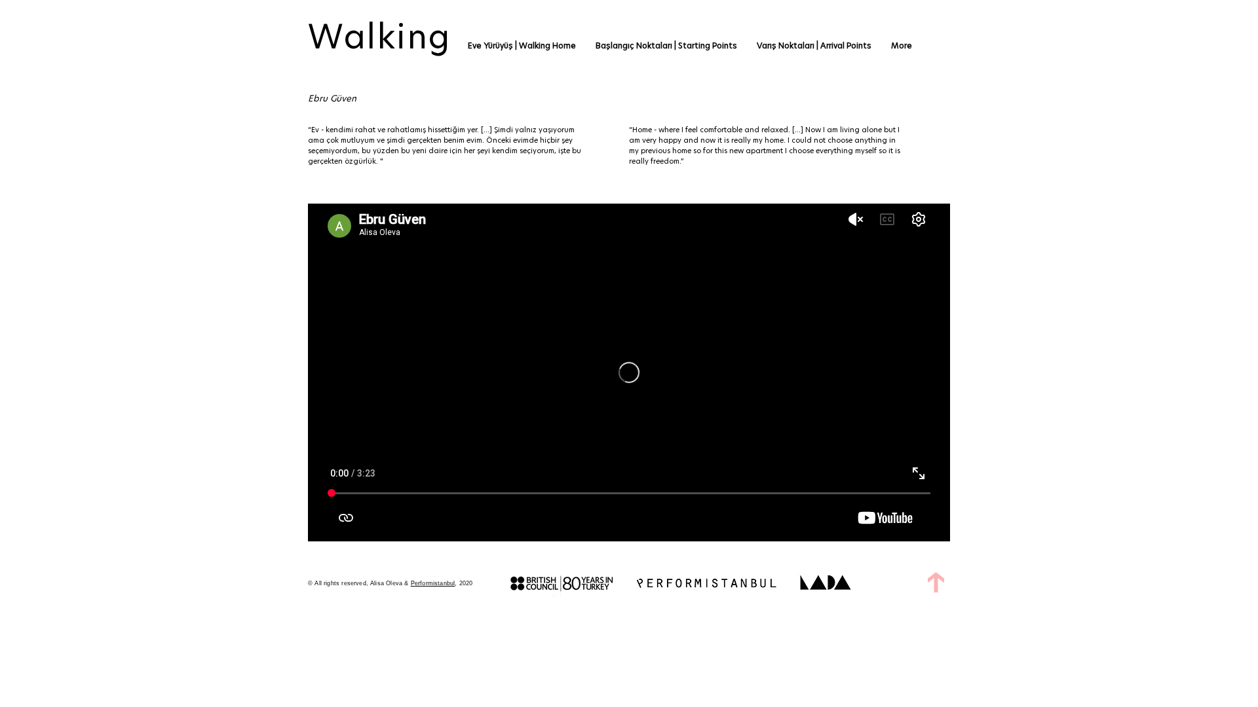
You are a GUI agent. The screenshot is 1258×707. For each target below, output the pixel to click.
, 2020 (463, 583)
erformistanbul (435, 583)
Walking (379, 37)
